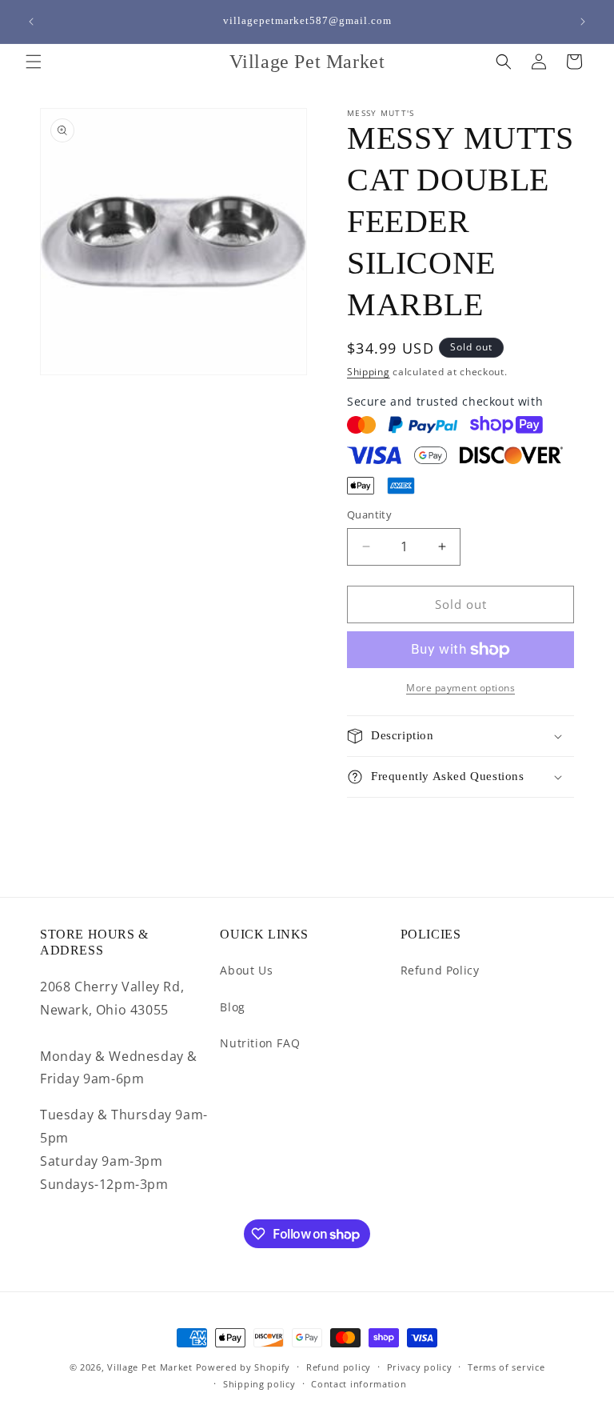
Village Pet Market (150, 1367)
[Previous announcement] (31, 21)
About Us (246, 970)
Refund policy (338, 1367)
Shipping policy (259, 1384)
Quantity (369, 514)
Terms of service (506, 1367)
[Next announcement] (582, 21)
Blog (232, 1007)
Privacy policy (420, 1367)
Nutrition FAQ (260, 1043)
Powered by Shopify (243, 1367)
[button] (33, 61)
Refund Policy (440, 970)
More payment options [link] (460, 687)
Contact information (358, 1384)
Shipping (368, 371)
